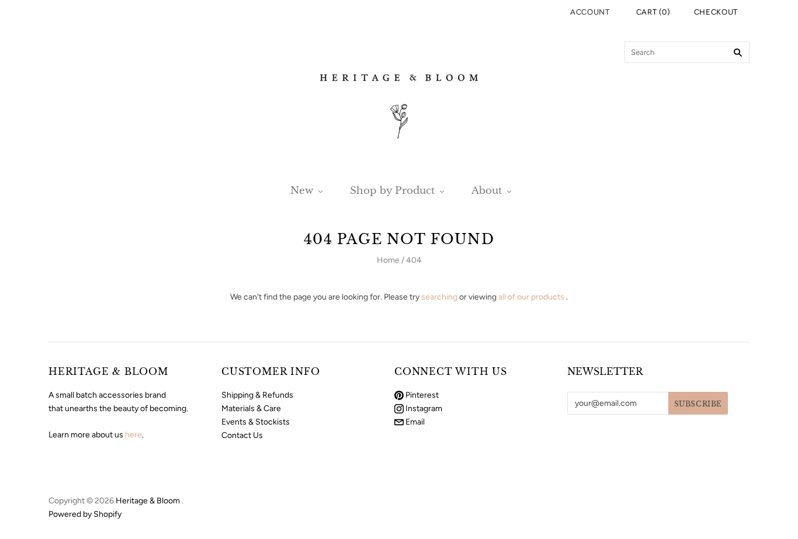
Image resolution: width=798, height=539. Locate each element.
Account (590, 12)
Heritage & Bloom (148, 501)
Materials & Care (251, 408)
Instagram (423, 408)
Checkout (716, 12)
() (653, 12)
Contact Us (242, 435)
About (486, 191)
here (133, 435)
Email (414, 422)
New (301, 191)
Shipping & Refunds (257, 395)
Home (388, 260)
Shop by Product (392, 191)
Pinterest (421, 395)
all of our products (531, 297)
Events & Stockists (255, 422)
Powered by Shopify (85, 514)
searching (439, 297)
